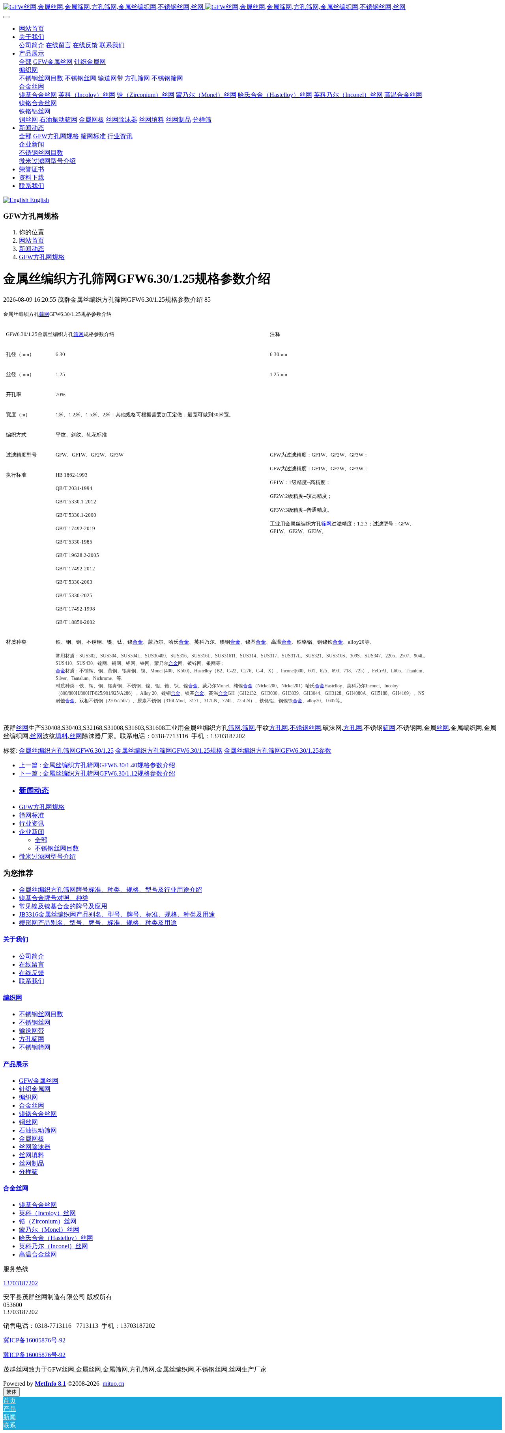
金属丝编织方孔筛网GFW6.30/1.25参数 (277, 750)
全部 (25, 61)
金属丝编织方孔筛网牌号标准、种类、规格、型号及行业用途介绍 (110, 889)
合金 (138, 642)
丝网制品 (31, 1163)
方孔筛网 (31, 1039)
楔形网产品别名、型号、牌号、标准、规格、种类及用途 (98, 922)
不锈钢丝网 (305, 727)
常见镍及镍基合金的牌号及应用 (63, 906)
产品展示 (15, 1064)
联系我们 (31, 981)
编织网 (12, 997)
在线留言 (31, 964)
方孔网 (278, 727)
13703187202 (20, 1283)
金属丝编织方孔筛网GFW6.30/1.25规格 (169, 750)
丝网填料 (31, 1155)
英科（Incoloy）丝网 (47, 1213)
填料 (61, 736)
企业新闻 (31, 831)
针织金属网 (34, 1089)
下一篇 (97, 773)
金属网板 (31, 1138)
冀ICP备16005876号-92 (34, 1340)
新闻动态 (31, 248)
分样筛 (28, 1171)
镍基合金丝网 (38, 1204)
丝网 (22, 727)
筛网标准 (31, 815)
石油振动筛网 (38, 1130)
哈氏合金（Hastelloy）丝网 (56, 1237)
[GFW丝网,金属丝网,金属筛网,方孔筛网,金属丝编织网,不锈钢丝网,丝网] (252, 7)
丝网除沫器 (34, 1146)
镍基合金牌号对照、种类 (53, 898)
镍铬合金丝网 (38, 1113)
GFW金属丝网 (38, 1080)
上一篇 (97, 765)
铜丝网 (28, 1122)
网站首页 (31, 28)
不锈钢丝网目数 (57, 848)
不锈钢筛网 (34, 1047)
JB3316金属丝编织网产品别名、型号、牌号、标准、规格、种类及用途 (117, 914)
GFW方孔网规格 (42, 257)
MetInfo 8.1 (50, 1383)
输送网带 (31, 1030)
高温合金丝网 (38, 1254)
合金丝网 (31, 1105)
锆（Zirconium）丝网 (48, 1221)
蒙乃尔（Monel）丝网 (49, 1229)
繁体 (11, 1392)
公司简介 (31, 956)
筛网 (44, 314)
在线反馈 (31, 972)
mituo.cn (113, 1383)
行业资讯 (31, 823)
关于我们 (15, 939)
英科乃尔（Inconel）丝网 (53, 1246)
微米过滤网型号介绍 (47, 856)
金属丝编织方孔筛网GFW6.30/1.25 (66, 750)
